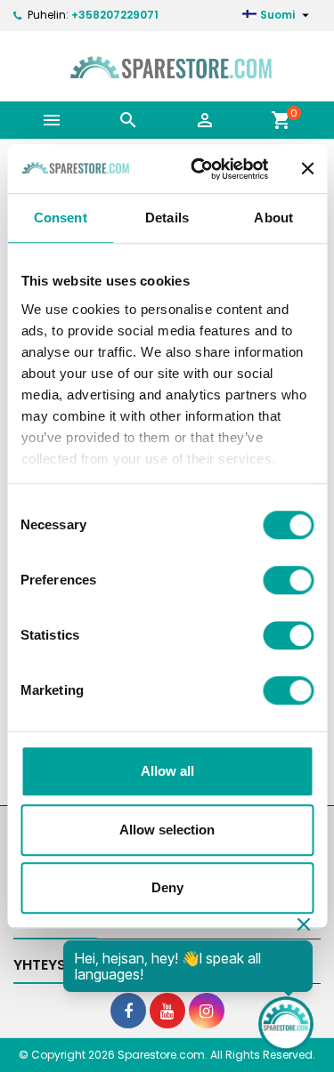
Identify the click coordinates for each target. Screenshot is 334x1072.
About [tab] (273, 217)
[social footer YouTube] (167, 1010)
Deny (167, 887)
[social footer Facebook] (128, 1010)
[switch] (288, 580)
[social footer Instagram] (206, 1010)
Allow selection (167, 829)
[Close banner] (307, 169)
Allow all (167, 770)
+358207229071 (115, 14)
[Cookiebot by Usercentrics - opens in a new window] (199, 169)
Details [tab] (167, 217)
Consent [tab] (60, 217)
